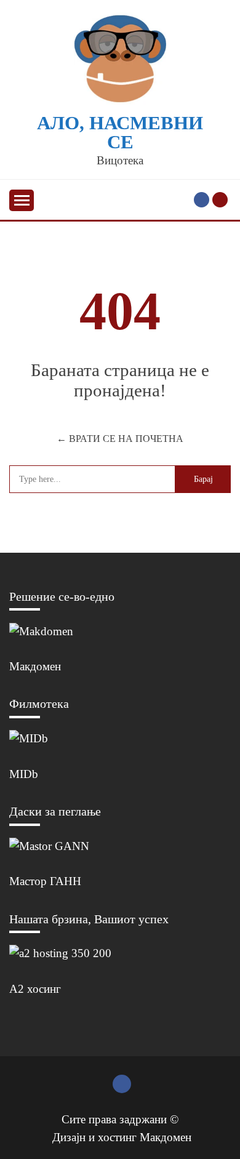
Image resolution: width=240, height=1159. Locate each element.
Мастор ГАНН (45, 881)
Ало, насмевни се (120, 133)
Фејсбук (201, 199)
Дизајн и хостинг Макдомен (121, 1137)
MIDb (23, 774)
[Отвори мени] (21, 200)
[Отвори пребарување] (220, 199)
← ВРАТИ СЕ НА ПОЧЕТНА (120, 438)
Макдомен (35, 666)
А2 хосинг (35, 988)
